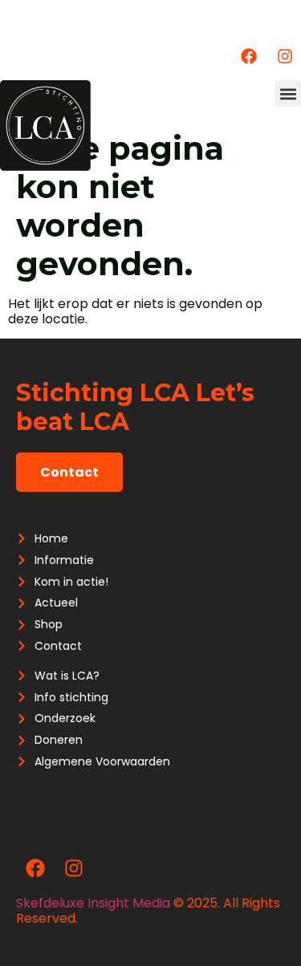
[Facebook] (249, 56)
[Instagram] (285, 56)
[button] (288, 93)
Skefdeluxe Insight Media (93, 903)
